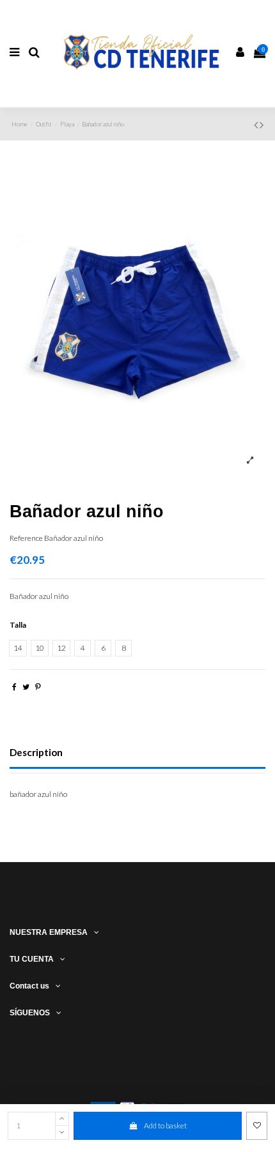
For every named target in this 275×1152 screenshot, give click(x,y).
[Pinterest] (38, 687)
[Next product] (261, 124)
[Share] (14, 687)
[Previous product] (257, 124)
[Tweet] (25, 687)
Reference (26, 538)
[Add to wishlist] (256, 1126)
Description (36, 752)
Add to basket (165, 1125)
